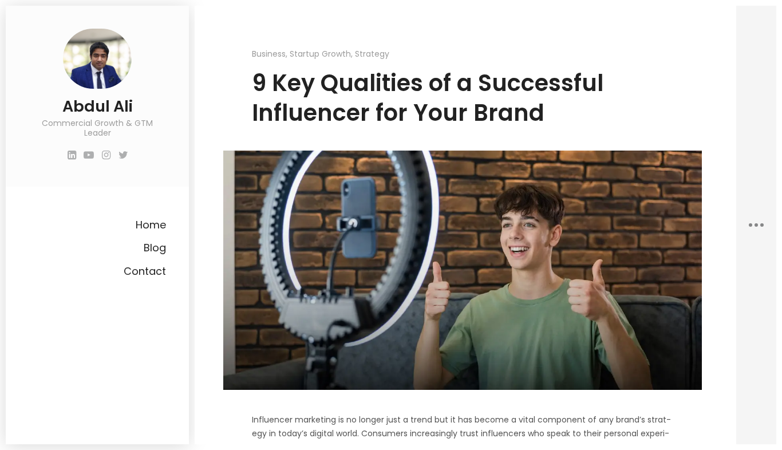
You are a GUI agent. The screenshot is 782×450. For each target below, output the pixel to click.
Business (269, 54)
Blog (155, 247)
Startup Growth (320, 54)
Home (151, 225)
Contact (145, 271)
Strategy (372, 54)
